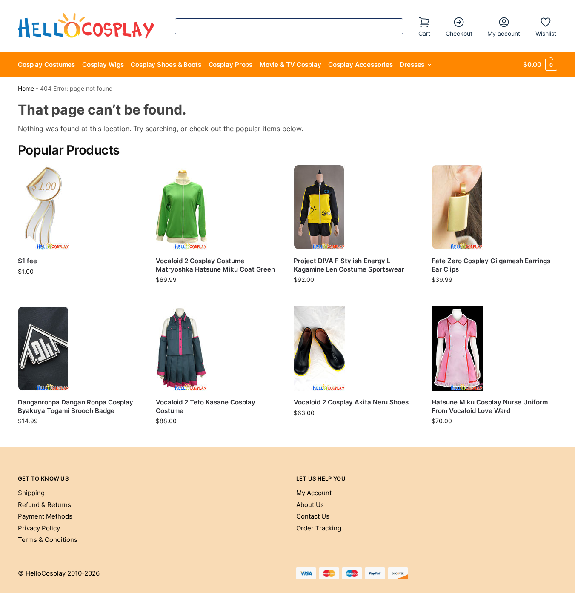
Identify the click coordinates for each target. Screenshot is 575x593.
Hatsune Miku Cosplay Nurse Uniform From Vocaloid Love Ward (490, 406)
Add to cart (80, 289)
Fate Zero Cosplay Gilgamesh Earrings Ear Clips (491, 265)
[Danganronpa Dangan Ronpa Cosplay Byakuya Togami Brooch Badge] (80, 348)
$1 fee (27, 261)
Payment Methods (45, 516)
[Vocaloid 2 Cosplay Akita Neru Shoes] (356, 348)
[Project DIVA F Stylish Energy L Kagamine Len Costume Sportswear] (356, 207)
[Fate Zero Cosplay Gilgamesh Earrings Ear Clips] (494, 207)
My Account (314, 493)
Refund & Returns (44, 505)
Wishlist (545, 33)
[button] (540, 64)
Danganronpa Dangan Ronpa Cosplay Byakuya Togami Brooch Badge (75, 406)
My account (503, 33)
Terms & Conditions (47, 540)
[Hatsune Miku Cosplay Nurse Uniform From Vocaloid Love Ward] (494, 348)
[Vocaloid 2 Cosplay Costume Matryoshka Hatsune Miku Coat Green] (218, 207)
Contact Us (312, 516)
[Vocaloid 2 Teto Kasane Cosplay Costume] (218, 348)
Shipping (31, 493)
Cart (424, 33)
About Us (310, 505)
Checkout (459, 33)
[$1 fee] (80, 207)
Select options (218, 297)
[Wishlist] (130, 177)
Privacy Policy (39, 528)
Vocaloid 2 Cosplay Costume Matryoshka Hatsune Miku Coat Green (215, 265)
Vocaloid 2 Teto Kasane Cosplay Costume (205, 406)
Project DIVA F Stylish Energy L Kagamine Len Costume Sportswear (349, 265)
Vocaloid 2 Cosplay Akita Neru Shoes (351, 402)
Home (26, 88)
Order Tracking (318, 528)
